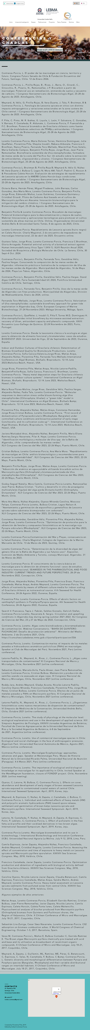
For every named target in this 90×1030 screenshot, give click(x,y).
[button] (45, 49)
